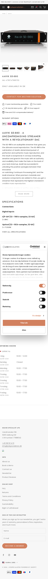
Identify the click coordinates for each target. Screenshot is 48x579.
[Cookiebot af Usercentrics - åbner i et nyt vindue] (30, 246)
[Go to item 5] (34, 68)
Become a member (14, 546)
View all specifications (14, 232)
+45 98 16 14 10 (8, 443)
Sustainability (7, 504)
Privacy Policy (7, 500)
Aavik (10, 13)
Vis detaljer (36, 316)
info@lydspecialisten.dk (12, 446)
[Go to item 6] (41, 68)
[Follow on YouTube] (15, 555)
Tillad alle (24, 323)
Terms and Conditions (11, 496)
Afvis (24, 330)
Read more (24, 194)
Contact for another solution (24, 97)
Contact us (7, 469)
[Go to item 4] (27, 68)
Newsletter (6, 473)
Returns (5, 492)
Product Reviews (9, 477)
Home (4, 13)
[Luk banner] (44, 247)
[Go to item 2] (12, 68)
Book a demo (7, 465)
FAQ (3, 488)
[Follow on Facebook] (3, 555)
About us (6, 461)
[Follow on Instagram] (9, 555)
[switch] (42, 292)
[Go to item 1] (5, 68)
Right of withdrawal (10, 508)
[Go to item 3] (20, 68)
